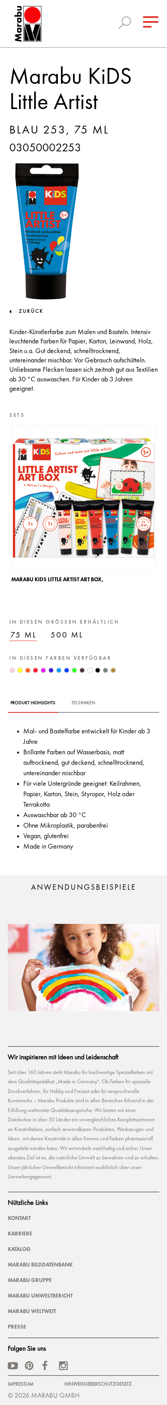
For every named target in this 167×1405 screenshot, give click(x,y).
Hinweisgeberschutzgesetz (98, 1384)
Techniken (83, 703)
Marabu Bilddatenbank (40, 1264)
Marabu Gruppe (30, 1280)
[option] (83, 506)
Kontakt (19, 1217)
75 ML (23, 635)
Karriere (20, 1233)
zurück (31, 311)
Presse (17, 1326)
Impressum (20, 1384)
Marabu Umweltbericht (40, 1295)
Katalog (19, 1249)
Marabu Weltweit (32, 1311)
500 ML (67, 635)
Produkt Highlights (32, 703)
